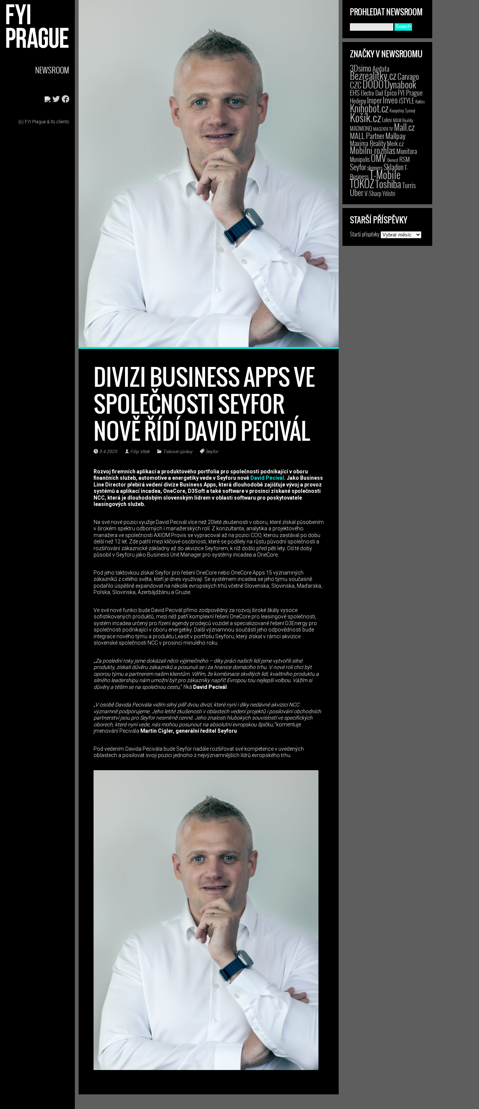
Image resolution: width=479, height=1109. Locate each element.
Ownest (392, 159)
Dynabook (400, 84)
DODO (373, 84)
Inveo (390, 100)
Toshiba (388, 183)
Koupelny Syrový (402, 110)
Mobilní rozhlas (372, 150)
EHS (355, 92)
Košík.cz (365, 117)
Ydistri (388, 193)
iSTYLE (406, 100)
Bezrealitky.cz (373, 75)
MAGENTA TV (383, 128)
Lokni (387, 120)
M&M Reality (403, 120)
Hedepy (358, 100)
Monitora (406, 151)
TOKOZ (362, 183)
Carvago (408, 76)
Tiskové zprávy (177, 451)
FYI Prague (410, 92)
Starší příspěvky (364, 234)
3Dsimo (360, 68)
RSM (404, 159)
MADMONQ (361, 128)
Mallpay (395, 135)
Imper (374, 100)
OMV (378, 158)
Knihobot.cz (369, 108)
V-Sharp (372, 193)
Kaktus (420, 102)
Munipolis (360, 159)
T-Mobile (385, 174)
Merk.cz (395, 143)
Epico (390, 92)
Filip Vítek (140, 451)
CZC (355, 85)
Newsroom (52, 70)
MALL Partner (367, 135)
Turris (409, 185)
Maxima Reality (368, 143)
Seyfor (211, 451)
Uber (356, 192)
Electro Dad (372, 92)
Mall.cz (404, 127)
